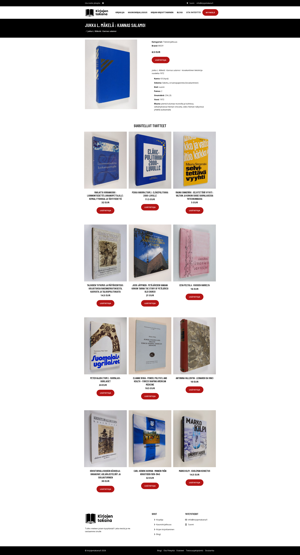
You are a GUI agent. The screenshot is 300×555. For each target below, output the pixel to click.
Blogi (180, 12)
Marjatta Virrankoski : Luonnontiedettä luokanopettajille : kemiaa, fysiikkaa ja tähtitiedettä (105, 195)
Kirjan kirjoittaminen (162, 12)
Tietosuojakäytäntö (194, 550)
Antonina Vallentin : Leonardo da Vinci (194, 378)
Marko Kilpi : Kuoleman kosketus (194, 470)
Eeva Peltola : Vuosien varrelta (194, 285)
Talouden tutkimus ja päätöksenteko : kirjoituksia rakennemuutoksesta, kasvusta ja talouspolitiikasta (105, 288)
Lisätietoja (160, 60)
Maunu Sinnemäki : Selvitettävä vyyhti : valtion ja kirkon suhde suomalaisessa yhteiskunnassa (194, 195)
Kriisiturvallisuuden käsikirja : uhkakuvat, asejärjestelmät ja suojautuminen (105, 474)
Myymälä (210, 12)
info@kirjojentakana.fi (205, 3)
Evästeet (180, 550)
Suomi (191, 3)
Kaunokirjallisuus (137, 12)
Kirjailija (120, 12)
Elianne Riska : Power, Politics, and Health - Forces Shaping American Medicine (150, 381)
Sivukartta (209, 550)
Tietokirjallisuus (170, 42)
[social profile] (103, 3)
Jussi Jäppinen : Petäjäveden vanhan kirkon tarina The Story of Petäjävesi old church (150, 288)
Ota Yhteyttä (193, 12)
